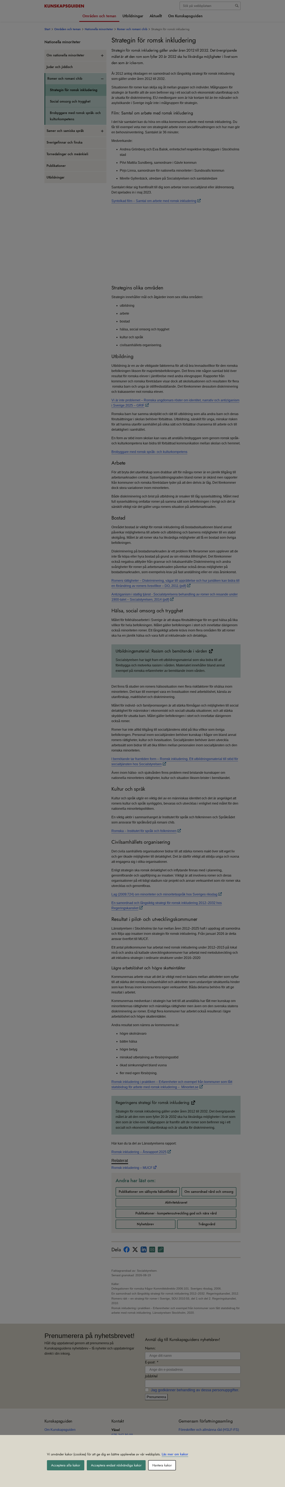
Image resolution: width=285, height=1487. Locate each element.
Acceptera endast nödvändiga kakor (116, 1465)
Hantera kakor (162, 1465)
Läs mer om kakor (175, 1454)
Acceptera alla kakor (65, 1465)
